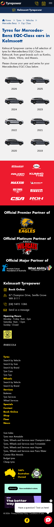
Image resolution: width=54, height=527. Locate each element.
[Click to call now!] (36, 3)
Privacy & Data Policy (19, 513)
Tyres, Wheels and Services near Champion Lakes (26, 440)
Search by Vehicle (11, 360)
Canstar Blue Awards (13, 454)
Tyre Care (8, 371)
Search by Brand (11, 367)
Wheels (7, 378)
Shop (6, 415)
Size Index (8, 433)
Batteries (7, 393)
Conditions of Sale (37, 513)
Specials (8, 404)
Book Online (10, 411)
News (6, 423)
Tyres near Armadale (13, 436)
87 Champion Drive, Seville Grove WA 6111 (27, 297)
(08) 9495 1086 (18, 304)
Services (8, 389)
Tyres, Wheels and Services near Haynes (22, 447)
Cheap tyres (9, 461)
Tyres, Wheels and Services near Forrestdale (24, 443)
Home (8, 20)
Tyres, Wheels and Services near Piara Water (24, 451)
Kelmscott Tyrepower (29, 9)
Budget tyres (9, 458)
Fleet (6, 419)
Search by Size (10, 364)
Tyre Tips (7, 374)
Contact (7, 408)
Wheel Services (10, 400)
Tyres (6, 356)
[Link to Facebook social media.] (27, 520)
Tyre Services (9, 396)
